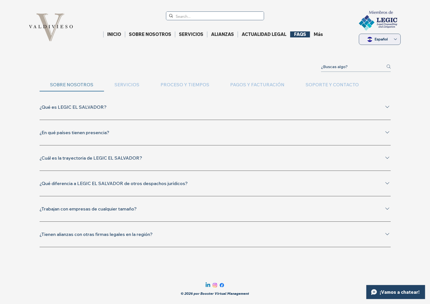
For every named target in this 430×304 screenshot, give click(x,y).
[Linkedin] (208, 285)
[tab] (72, 85)
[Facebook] (222, 285)
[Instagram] (215, 285)
